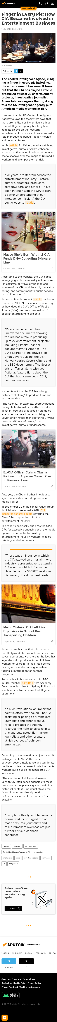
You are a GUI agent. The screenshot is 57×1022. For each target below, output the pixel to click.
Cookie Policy (19, 983)
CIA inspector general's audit (24, 511)
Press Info (16, 979)
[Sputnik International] (9, 4)
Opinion (6, 846)
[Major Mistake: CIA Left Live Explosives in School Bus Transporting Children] (28, 603)
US (4, 863)
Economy (41, 953)
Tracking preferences (29, 987)
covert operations (31, 858)
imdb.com (7, 65)
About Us (6, 979)
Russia (29, 953)
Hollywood (13, 863)
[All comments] (5, 1018)
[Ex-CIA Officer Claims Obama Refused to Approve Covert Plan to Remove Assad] (28, 449)
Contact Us (7, 983)
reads (29, 202)
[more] (52, 268)
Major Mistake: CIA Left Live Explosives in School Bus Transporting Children (24, 631)
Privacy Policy (34, 983)
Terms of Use (29, 979)
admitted (27, 683)
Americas (17, 953)
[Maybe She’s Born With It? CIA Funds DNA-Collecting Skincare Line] (28, 231)
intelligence (7, 858)
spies (18, 858)
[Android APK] (10, 995)
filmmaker (46, 858)
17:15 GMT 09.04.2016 (12, 29)
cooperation (38, 852)
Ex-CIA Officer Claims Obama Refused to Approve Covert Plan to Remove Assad (27, 476)
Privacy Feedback (10, 987)
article (13, 145)
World (5, 953)
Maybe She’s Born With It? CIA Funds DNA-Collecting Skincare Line (27, 258)
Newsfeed (17, 846)
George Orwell (30, 846)
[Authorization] (40, 3)
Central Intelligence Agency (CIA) (16, 852)
